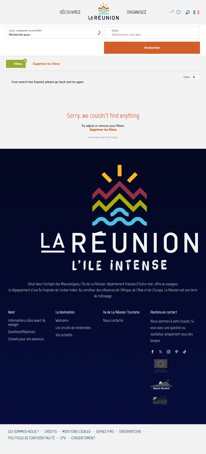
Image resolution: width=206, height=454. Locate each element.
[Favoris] (179, 12)
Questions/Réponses (21, 332)
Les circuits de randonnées (73, 328)
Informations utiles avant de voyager (26, 322)
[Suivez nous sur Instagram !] (171, 352)
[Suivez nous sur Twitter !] (163, 352)
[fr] (196, 12)
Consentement (83, 438)
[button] (187, 12)
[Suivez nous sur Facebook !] (154, 352)
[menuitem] (70, 11)
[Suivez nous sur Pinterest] (179, 352)
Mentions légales (76, 431)
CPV (63, 438)
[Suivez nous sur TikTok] (187, 352)
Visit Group (111, 137)
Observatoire (130, 431)
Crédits (50, 431)
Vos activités (64, 335)
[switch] (193, 77)
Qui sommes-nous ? (23, 431)
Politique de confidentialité (31, 438)
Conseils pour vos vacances (26, 339)
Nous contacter (113, 320)
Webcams (62, 320)
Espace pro (105, 431)
